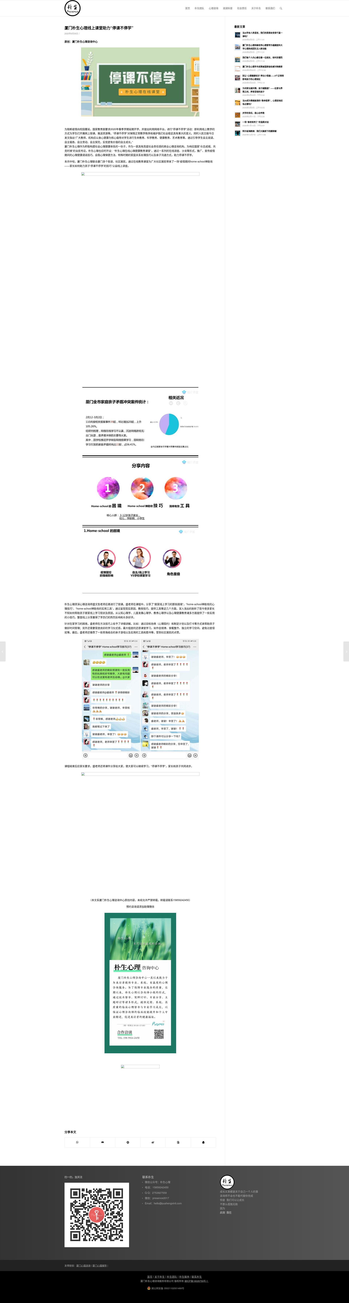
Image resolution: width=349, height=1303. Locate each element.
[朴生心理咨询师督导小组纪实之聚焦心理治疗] (3, 651)
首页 (149, 1276)
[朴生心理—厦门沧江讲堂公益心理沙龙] (346, 651)
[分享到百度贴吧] (178, 1142)
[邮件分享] (102, 1142)
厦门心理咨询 (83, 1265)
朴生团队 (172, 1276)
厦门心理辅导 (100, 1265)
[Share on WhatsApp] (77, 1142)
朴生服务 (184, 1276)
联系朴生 (197, 1276)
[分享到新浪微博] (153, 1142)
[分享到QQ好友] (203, 1142)
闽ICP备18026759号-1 (196, 1281)
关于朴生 (160, 1276)
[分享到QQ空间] (127, 1142)
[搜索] (280, 8)
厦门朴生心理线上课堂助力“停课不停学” (99, 27)
